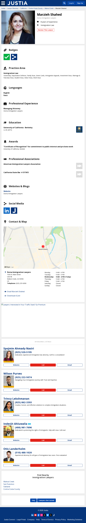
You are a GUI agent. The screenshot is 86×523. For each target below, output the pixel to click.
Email (70, 365)
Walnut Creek (49, 8)
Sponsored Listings (43, 342)
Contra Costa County (36, 8)
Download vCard (13, 296)
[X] (50, 515)
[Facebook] (38, 515)
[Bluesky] (47, 515)
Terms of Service (47, 519)
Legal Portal (21, 519)
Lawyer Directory (12, 8)
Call (43, 365)
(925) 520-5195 (23, 352)
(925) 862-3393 (23, 402)
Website (7, 191)
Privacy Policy (60, 519)
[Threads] (44, 515)
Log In (71, 3)
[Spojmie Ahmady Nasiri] (8, 355)
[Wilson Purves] (8, 380)
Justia (3, 8)
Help (38, 519)
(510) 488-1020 (23, 452)
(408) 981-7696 (23, 427)
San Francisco (8, 484)
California (23, 8)
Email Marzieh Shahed (16, 291)
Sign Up (80, 3)
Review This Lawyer (45, 30)
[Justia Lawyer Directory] (17, 3)
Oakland (6, 486)
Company (31, 519)
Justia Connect (9, 519)
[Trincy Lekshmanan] (8, 406)
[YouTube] (35, 515)
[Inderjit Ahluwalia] (8, 431)
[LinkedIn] (32, 515)
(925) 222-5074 (23, 377)
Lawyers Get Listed (46, 500)
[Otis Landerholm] (8, 456)
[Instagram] (41, 515)
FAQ (33, 500)
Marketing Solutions (74, 519)
